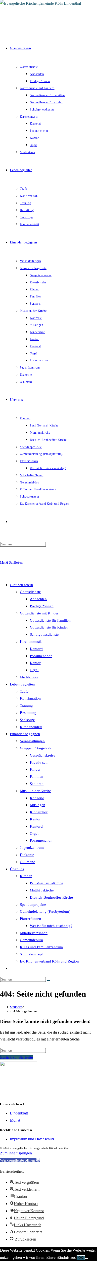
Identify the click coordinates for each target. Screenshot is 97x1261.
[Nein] (86, 1258)
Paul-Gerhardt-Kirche (46, 883)
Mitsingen (37, 805)
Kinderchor (39, 812)
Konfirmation (30, 698)
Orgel (34, 670)
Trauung (26, 705)
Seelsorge (27, 720)
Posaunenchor (41, 656)
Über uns (17, 869)
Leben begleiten (22, 684)
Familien (36, 777)
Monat (15, 1120)
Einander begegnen (25, 734)
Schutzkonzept (31, 954)
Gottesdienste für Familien (50, 620)
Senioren (37, 784)
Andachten (38, 599)
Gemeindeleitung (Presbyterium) (45, 911)
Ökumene (27, 862)
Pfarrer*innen (30, 919)
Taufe (24, 691)
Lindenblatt (19, 1113)
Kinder (35, 769)
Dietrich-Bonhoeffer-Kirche (51, 897)
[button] (20, 1160)
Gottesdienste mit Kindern (40, 613)
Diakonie (27, 855)
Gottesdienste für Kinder (49, 627)
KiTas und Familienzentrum (41, 947)
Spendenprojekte (33, 905)
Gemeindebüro (31, 940)
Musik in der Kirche (35, 791)
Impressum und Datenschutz (32, 1139)
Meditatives (29, 677)
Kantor (35, 663)
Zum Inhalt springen (16, 1153)
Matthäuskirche (42, 890)
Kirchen (26, 876)
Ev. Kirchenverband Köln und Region (49, 961)
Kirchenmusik (31, 642)
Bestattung (28, 713)
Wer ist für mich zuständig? (51, 926)
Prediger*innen (41, 606)
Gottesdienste (30, 592)
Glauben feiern (21, 585)
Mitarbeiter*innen (34, 933)
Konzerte (37, 798)
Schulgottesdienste (44, 634)
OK (80, 1258)
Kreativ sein (39, 762)
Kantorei (36, 649)
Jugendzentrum (32, 848)
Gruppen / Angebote (35, 748)
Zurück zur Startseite (16, 1057)
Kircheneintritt (31, 727)
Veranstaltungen (32, 741)
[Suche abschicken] (48, 980)
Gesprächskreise (42, 755)
